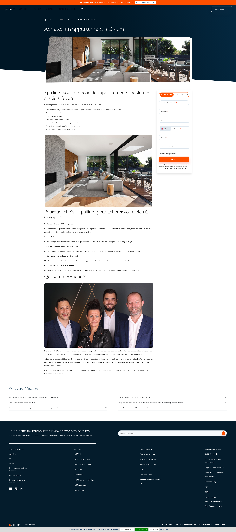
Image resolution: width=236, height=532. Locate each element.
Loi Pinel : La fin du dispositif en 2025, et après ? (134, 408)
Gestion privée (210, 497)
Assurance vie (210, 477)
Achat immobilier (147, 449)
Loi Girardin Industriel (82, 464)
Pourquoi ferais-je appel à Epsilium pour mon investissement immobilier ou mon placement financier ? (151, 403)
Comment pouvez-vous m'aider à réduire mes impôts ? (135, 398)
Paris (142, 484)
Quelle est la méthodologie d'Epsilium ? (22, 403)
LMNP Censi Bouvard (82, 459)
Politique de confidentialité (185, 525)
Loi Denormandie (80, 485)
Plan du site (167, 525)
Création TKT (219, 525)
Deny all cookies (127, 529)
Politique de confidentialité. (179, 168)
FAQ (10, 459)
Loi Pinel (77, 454)
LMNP (142, 470)
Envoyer (174, 159)
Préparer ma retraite (213, 501)
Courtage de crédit (213, 449)
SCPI (207, 492)
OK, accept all (142, 529)
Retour (50, 19)
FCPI (207, 487)
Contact (12, 463)
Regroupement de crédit (214, 468)
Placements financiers (214, 472)
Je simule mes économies (145, 2)
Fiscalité (78, 449)
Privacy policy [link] (163, 529)
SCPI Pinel (78, 470)
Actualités (12, 454)
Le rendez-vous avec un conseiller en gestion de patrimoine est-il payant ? (33, 398)
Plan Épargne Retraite (213, 506)
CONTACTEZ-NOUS (222, 9)
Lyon (141, 489)
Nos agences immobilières (150, 479)
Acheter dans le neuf (147, 454)
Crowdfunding (210, 482)
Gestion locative (146, 475)
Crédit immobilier (211, 454)
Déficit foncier (79, 490)
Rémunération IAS (15, 475)
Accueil (62, 19)
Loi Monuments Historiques (84, 480)
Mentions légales (205, 525)
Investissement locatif (148, 464)
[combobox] (165, 129)
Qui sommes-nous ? (16, 449)
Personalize (154, 529)
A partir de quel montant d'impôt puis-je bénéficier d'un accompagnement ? (33, 408)
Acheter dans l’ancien (148, 459)
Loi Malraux (78, 475)
